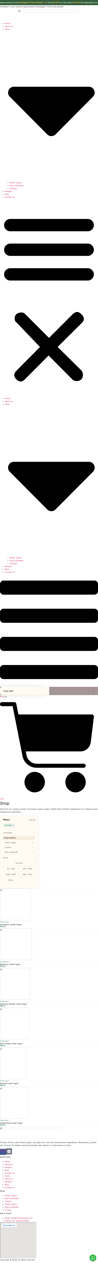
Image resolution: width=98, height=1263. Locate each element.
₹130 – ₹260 (27, 869)
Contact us (10, 197)
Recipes (8, 191)
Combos (13, 188)
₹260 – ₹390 (11, 874)
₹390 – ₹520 (27, 874)
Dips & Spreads (16, 185)
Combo (8, 1201)
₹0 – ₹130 (11, 869)
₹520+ (10, 880)
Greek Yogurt (16, 182)
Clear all (32, 820)
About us (9, 26)
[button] (49, 297)
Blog (7, 194)
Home (7, 23)
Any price (19, 863)
